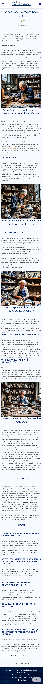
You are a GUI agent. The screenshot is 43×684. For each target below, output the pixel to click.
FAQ (19, 675)
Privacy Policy (27, 675)
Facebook (23, 680)
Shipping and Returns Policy (22, 677)
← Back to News (21, 664)
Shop (14, 675)
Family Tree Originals (19, 670)
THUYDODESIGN (21, 672)
